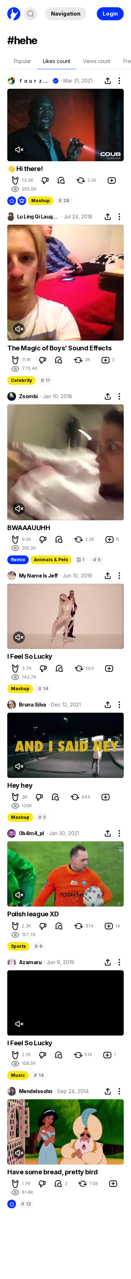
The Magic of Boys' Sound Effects (59, 348)
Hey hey (19, 785)
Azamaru (30, 962)
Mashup (40, 200)
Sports (18, 946)
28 (64, 200)
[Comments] (61, 180)
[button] (15, 180)
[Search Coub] (30, 13)
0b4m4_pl (31, 833)
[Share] (107, 80)
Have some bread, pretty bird (52, 1172)
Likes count (56, 61)
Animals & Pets (51, 559)
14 (43, 689)
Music (18, 1075)
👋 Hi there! (25, 168)
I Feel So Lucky (29, 656)
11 (45, 380)
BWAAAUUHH (28, 528)
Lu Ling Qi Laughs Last (38, 216)
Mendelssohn (35, 1091)
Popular (22, 61)
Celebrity (21, 380)
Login (110, 13)
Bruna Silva (32, 704)
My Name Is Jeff (38, 575)
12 (26, 1204)
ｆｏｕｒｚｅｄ (33, 80)
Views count (96, 61)
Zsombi (28, 396)
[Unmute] (19, 149)
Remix (18, 559)
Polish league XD (33, 914)
